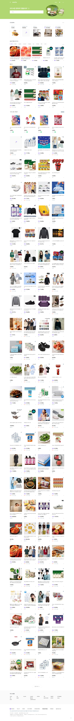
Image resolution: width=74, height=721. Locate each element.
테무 (44, 696)
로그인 (56, 2)
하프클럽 (29, 43)
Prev (10, 31)
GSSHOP (31, 696)
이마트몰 (37, 43)
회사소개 (18, 708)
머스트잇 (24, 696)
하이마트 (38, 696)
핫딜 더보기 (37, 686)
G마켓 (11, 43)
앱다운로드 (12, 708)
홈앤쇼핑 (31, 698)
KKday (58, 698)
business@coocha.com (43, 714)
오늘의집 (19, 43)
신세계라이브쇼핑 (32, 699)
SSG (33, 43)
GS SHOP (24, 43)
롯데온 (15, 43)
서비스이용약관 (29, 708)
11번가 (45, 43)
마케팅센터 (51, 708)
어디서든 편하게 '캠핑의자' (18, 8)
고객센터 (23, 708)
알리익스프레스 (46, 698)
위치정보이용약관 (37, 708)
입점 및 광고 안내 (58, 708)
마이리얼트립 (59, 696)
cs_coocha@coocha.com (31, 714)
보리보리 (52, 698)
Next (64, 31)
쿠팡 (41, 43)
